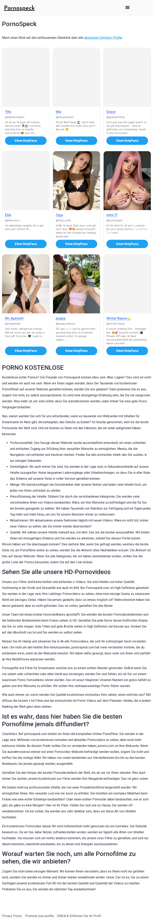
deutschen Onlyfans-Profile (103, 38)
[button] (127, 7)
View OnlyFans (26, 140)
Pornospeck (19, 8)
